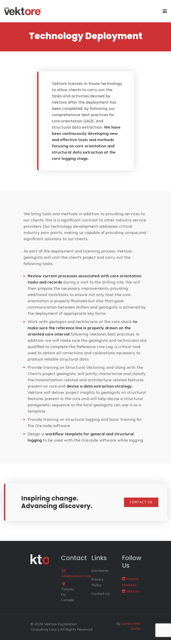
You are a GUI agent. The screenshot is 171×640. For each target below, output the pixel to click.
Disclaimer (100, 570)
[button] (164, 11)
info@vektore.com (76, 576)
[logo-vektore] (22, 11)
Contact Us (101, 593)
